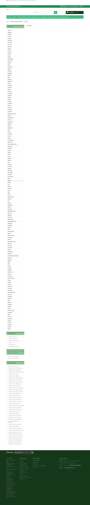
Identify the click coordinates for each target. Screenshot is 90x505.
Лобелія (9, 186)
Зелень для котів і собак (11, 484)
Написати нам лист (75, 6)
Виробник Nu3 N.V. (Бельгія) (14, 403)
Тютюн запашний (11, 292)
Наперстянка (10, 219)
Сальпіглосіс (10, 272)
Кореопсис (10, 164)
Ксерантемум (10, 176)
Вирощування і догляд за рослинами (16, 352)
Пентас (9, 249)
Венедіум (10, 73)
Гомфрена (10, 109)
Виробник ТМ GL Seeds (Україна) (15, 440)
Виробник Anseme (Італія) (14, 366)
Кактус (9, 138)
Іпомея (9, 131)
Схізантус (10, 294)
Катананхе (10, 148)
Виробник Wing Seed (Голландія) (15, 434)
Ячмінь (9, 328)
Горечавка (10, 111)
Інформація (12, 333)
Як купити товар (12, 344)
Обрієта (9, 233)
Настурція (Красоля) (12, 221)
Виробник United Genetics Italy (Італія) (16, 430)
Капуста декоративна (12, 144)
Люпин (9, 194)
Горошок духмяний (12, 113)
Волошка (10, 71)
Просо (9, 263)
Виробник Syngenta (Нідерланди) (15, 419)
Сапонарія (10, 276)
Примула (9, 259)
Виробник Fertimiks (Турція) (14, 385)
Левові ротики (11, 196)
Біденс (9, 64)
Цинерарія (10, 312)
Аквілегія (10, 34)
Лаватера (10, 174)
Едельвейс (10, 318)
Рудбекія (10, 269)
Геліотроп (10, 91)
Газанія (9, 83)
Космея (9, 160)
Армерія (9, 48)
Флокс (9, 300)
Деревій (9, 302)
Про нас (10, 342)
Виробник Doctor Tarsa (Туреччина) (16, 377)
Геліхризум (10, 93)
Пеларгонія (10, 237)
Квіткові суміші (11, 310)
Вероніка (10, 79)
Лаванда (9, 168)
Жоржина (10, 95)
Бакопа (9, 56)
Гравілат (9, 115)
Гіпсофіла (10, 103)
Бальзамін (10, 60)
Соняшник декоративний (13, 255)
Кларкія (9, 152)
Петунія (9, 239)
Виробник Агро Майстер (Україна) (15, 438)
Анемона (9, 44)
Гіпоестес (10, 101)
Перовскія (10, 245)
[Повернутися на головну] (8, 21)
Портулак (10, 257)
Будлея (9, 69)
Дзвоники (10, 158)
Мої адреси (35, 463)
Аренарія (10, 46)
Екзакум (9, 320)
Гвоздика (10, 87)
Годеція (9, 105)
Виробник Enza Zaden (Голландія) (15, 381)
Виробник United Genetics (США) (15, 428)
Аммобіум (10, 40)
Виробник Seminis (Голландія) (15, 417)
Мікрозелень (9, 477)
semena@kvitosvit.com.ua (70, 467)
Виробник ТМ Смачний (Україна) (15, 443)
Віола (9, 77)
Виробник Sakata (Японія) (14, 413)
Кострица (10, 166)
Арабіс (9, 261)
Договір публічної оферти (14, 346)
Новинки (21, 462)
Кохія (9, 162)
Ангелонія (10, 42)
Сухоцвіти (10, 290)
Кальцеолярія (11, 140)
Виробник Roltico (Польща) (14, 411)
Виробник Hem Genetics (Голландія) (16, 387)
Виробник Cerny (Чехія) (13, 374)
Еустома (9, 322)
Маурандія (10, 209)
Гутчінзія (10, 119)
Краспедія (10, 170)
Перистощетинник (11, 241)
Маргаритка (10, 205)
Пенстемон (10, 247)
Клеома (9, 150)
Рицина (9, 265)
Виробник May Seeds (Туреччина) (15, 397)
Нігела (9, 229)
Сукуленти (10, 286)
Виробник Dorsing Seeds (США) (15, 379)
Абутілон (10, 30)
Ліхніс (9, 190)
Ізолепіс (9, 136)
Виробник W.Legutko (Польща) (15, 432)
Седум (9, 280)
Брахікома (10, 67)
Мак (8, 200)
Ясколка (9, 326)
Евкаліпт (9, 316)
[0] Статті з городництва (13, 356)
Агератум (10, 32)
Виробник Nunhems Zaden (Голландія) (16, 405)
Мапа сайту (22, 478)
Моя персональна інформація (39, 465)
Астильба (10, 52)
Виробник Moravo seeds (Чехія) (15, 399)
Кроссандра (10, 172)
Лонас (9, 192)
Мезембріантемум (11, 211)
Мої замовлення (36, 460)
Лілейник (10, 188)
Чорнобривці (10, 58)
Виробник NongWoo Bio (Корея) (15, 401)
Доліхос (9, 125)
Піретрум (10, 243)
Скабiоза (9, 284)
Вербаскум (10, 81)
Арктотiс (9, 50)
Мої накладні (35, 462)
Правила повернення (13, 338)
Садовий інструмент (10, 496)
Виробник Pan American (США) (15, 407)
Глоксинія (10, 107)
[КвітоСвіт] (18, 11)
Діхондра (10, 123)
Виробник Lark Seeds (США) (14, 393)
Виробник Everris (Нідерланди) (15, 383)
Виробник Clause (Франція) (14, 375)
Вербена (9, 75)
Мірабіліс (10, 215)
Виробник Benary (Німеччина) (15, 370)
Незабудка (10, 225)
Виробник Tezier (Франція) (14, 426)
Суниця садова (9, 479)
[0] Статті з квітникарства (14, 358)
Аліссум (9, 36)
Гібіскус (9, 99)
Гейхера (9, 89)
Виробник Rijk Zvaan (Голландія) (15, 409)
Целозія (9, 308)
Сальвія (9, 274)
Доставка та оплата (13, 336)
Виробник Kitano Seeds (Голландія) (16, 391)
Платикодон (10, 251)
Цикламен (10, 304)
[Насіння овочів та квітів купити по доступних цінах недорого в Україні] (45, 2)
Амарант (9, 38)
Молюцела (10, 223)
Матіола (9, 207)
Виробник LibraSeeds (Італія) (14, 395)
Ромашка (10, 267)
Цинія (9, 314)
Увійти (81, 6)
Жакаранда (10, 127)
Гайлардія (10, 85)
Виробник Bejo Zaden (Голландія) (15, 368)
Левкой (9, 182)
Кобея (9, 154)
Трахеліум (10, 296)
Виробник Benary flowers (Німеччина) (16, 372)
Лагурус (9, 180)
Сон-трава (10, 288)
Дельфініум (10, 121)
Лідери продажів (23, 463)
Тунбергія (10, 298)
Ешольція (10, 324)
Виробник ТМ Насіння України (15, 441)
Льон (9, 184)
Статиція (9, 282)
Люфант (9, 198)
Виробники (12, 363)
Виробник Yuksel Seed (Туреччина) (16, 436)
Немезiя (9, 227)
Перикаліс (10, 253)
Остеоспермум (11, 231)
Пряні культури (9, 481)
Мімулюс (10, 213)
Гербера (9, 97)
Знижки (21, 460)
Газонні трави (9, 486)
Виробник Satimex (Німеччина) (15, 415)
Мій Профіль (37, 458)
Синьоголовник (11, 278)
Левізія (9, 178)
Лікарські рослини (10, 482)
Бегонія (9, 62)
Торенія (9, 306)
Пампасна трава (11, 235)
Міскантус (10, 217)
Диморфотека (11, 117)
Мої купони (35, 467)
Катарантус (10, 146)
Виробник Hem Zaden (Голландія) (15, 389)
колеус (9, 156)
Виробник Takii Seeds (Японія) (15, 424)
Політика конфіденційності (14, 340)
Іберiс (9, 129)
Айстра (9, 54)
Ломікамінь (10, 142)
